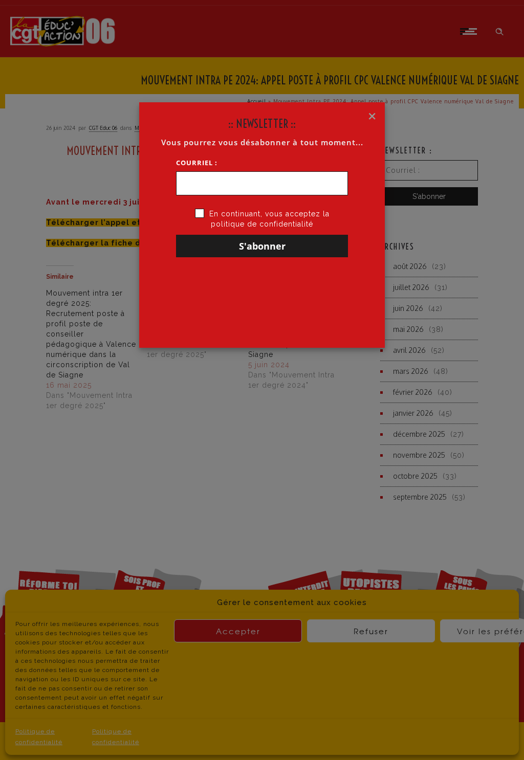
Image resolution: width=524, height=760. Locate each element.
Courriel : (196, 162)
